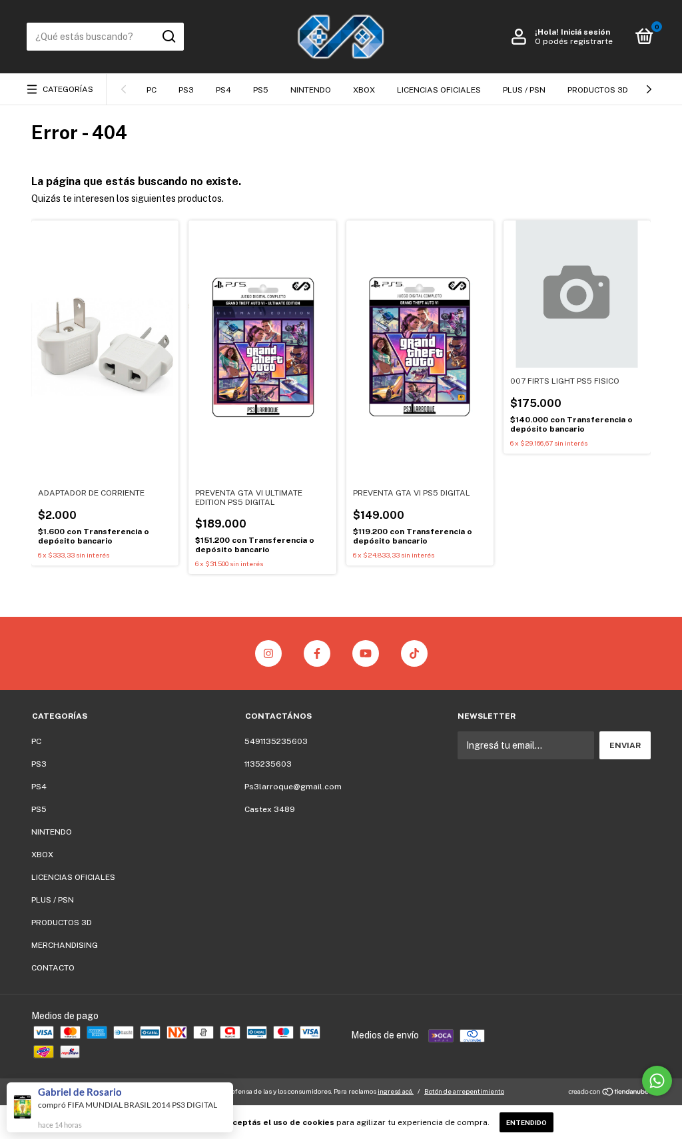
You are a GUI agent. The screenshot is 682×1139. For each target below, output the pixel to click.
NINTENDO (310, 90)
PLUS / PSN (524, 90)
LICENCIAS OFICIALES (439, 90)
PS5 (260, 90)
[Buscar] (168, 37)
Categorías (68, 89)
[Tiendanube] (609, 1093)
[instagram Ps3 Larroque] (268, 653)
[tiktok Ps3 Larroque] (414, 653)
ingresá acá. (396, 1091)
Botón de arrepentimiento (464, 1091)
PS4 (223, 90)
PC (152, 90)
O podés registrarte (574, 41)
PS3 (186, 90)
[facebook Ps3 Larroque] (317, 653)
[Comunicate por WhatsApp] (657, 1081)
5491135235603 (276, 741)
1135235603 (268, 764)
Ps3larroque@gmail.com (293, 786)
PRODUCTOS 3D (597, 90)
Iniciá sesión (585, 32)
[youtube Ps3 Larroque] (365, 653)
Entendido (526, 1122)
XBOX (364, 90)
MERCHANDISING (64, 945)
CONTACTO (53, 967)
